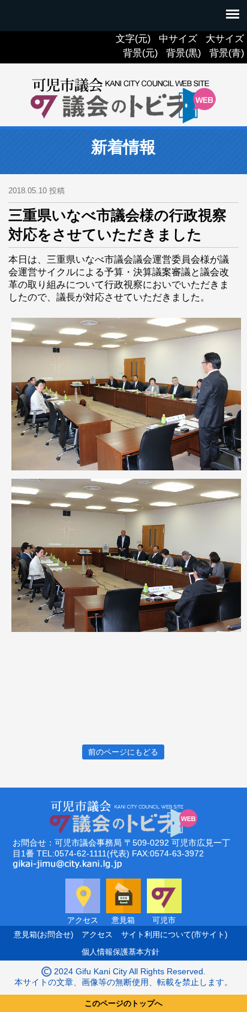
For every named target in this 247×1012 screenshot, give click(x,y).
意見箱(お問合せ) (43, 934)
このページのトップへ (123, 1003)
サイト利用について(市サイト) (174, 934)
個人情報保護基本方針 (120, 951)
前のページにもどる (123, 751)
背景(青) (226, 53)
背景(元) (140, 53)
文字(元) (133, 39)
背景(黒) (183, 53)
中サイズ (178, 39)
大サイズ (225, 39)
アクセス (97, 934)
